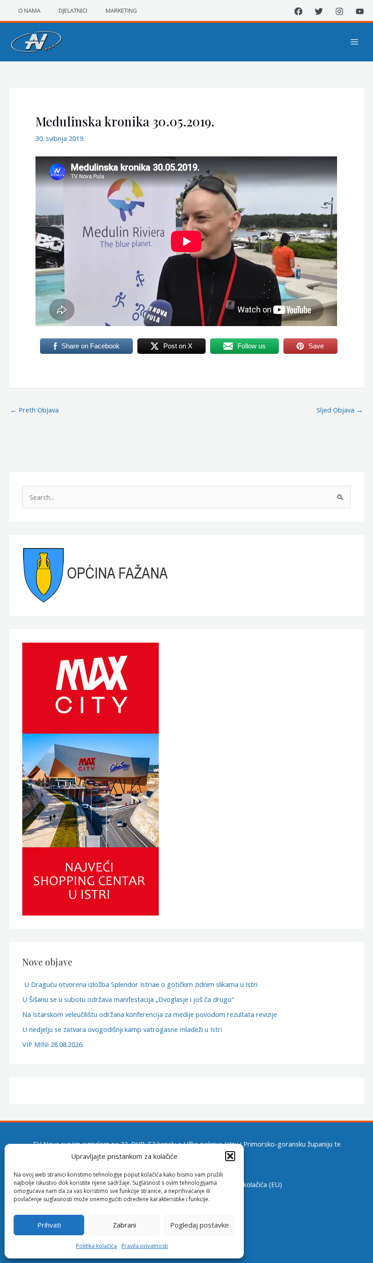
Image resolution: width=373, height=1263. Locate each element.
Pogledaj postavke (199, 1224)
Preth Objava (34, 409)
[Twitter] (319, 11)
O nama (29, 10)
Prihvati (49, 1224)
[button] (230, 1156)
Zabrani (124, 1224)
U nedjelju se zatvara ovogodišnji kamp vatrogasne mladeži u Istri (122, 1029)
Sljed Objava (340, 409)
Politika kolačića (96, 1246)
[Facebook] (298, 11)
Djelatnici (73, 10)
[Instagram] (339, 11)
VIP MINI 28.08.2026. (53, 1044)
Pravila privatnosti (144, 1246)
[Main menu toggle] (354, 41)
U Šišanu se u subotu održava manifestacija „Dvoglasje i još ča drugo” (128, 999)
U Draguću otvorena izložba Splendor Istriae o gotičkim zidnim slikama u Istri (139, 984)
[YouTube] (360, 11)
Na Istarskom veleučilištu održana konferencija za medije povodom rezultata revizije (149, 1014)
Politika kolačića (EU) (251, 1184)
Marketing (121, 10)
